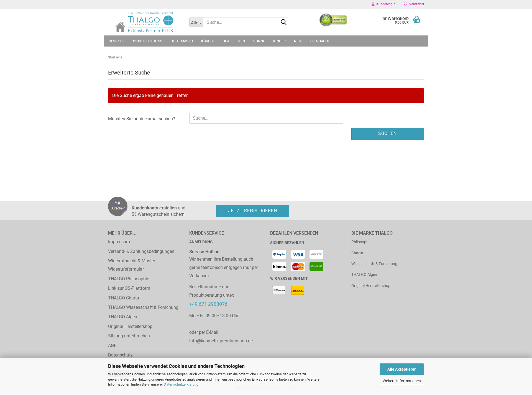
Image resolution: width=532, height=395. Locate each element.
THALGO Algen (122, 316)
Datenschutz (120, 355)
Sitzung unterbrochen (129, 335)
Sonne (259, 41)
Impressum (119, 241)
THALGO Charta (123, 298)
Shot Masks (182, 41)
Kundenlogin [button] (385, 4)
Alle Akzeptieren (401, 369)
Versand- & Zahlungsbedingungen (141, 251)
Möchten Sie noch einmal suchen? (141, 118)
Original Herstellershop (130, 326)
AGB (112, 345)
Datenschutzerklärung (181, 384)
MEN (241, 41)
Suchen (387, 133)
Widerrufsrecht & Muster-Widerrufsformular (132, 265)
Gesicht (116, 41)
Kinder (279, 41)
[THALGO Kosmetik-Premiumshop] (144, 22)
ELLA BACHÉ (320, 41)
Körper (207, 41)
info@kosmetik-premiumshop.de (221, 340)
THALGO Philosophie (128, 278)
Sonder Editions (147, 41)
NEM (297, 41)
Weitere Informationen (402, 381)
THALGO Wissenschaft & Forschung (143, 307)
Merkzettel (415, 4)
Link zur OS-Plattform (129, 288)
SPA (226, 41)
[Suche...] (283, 22)
